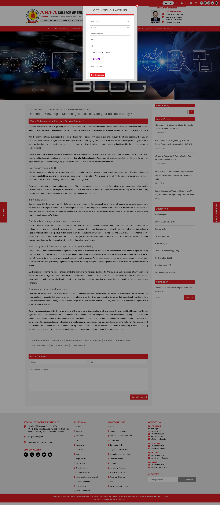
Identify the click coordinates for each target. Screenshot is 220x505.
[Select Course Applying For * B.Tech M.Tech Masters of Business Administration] (110, 52)
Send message (97, 75)
